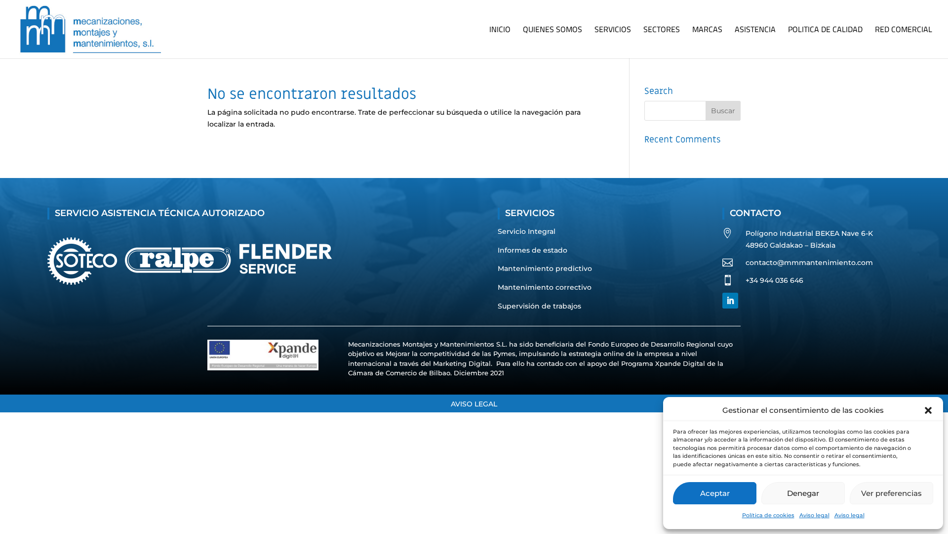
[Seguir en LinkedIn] (730, 301)
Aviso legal (814, 515)
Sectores (661, 31)
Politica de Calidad (825, 31)
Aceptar (715, 493)
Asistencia (755, 31)
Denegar (803, 493)
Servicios (612, 31)
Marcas (707, 31)
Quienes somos (552, 31)
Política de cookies (768, 515)
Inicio (500, 31)
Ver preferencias (891, 493)
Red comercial (903, 31)
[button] (928, 410)
